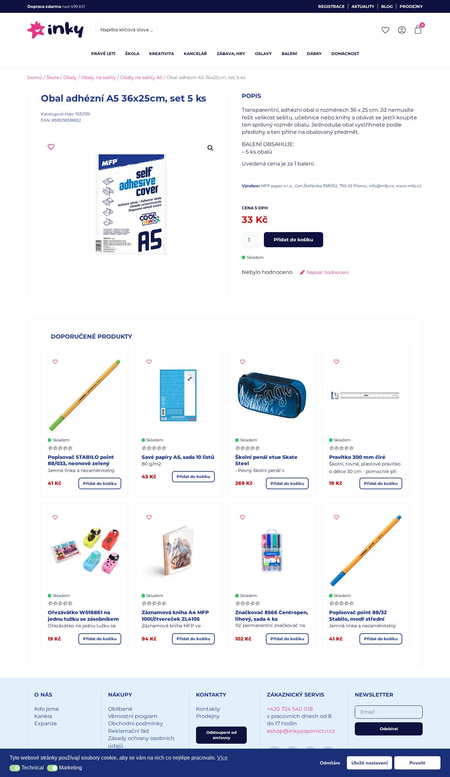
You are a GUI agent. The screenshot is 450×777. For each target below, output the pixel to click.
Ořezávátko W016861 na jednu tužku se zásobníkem (83, 615)
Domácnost (345, 53)
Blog (387, 6)
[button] (210, 148)
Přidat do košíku (293, 240)
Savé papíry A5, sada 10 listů (178, 457)
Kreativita (161, 53)
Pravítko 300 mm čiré (357, 457)
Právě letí (103, 53)
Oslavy (263, 53)
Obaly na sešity (98, 77)
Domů (34, 77)
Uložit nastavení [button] (370, 762)
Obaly (70, 77)
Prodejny (411, 6)
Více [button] (222, 758)
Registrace (331, 6)
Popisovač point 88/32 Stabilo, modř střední (358, 615)
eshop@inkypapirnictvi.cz (301, 731)
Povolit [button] (417, 762)
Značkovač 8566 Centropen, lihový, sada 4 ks (271, 615)
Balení (289, 53)
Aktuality (363, 6)
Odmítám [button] (330, 762)
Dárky (314, 53)
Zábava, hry (231, 53)
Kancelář (195, 53)
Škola (132, 53)
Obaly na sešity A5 (141, 77)
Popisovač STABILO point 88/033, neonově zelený (81, 460)
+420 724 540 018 (290, 709)
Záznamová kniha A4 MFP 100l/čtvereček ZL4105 (175, 615)
